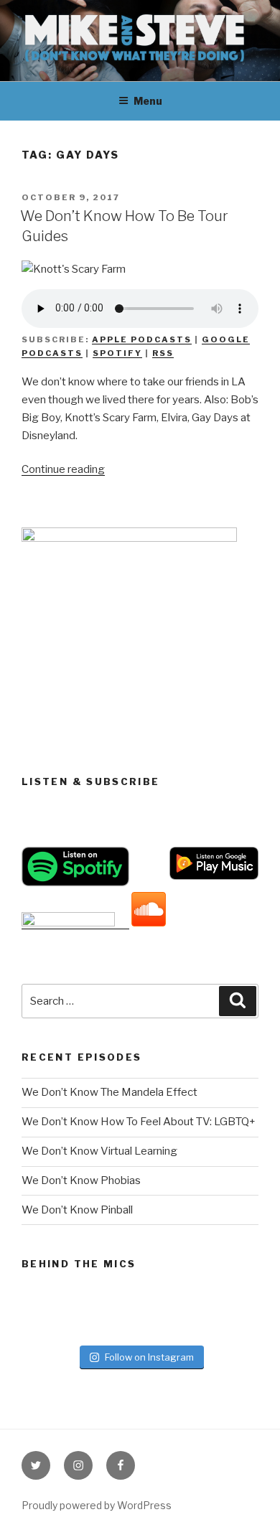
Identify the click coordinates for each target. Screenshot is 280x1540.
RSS (163, 353)
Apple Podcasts (142, 339)
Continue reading (63, 469)
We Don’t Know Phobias (81, 1180)
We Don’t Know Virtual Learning (99, 1151)
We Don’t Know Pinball (77, 1209)
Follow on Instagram (149, 1357)
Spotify (117, 353)
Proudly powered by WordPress (97, 1505)
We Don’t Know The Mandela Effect (109, 1092)
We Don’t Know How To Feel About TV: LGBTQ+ (139, 1121)
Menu (148, 101)
